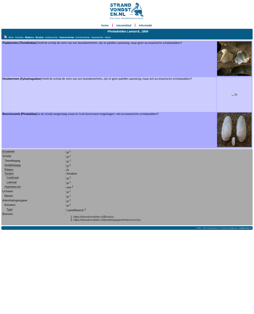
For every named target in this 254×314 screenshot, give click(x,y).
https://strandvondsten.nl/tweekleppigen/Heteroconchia (106, 219)
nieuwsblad (123, 25)
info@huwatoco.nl (245, 228)
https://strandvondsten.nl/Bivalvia (93, 216)
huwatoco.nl (233, 228)
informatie (145, 25)
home (105, 25)
